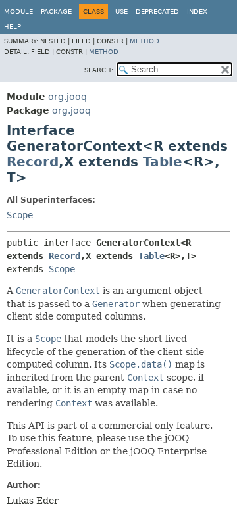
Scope (20, 215)
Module (18, 11)
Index (197, 11)
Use (121, 11)
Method (144, 41)
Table (162, 162)
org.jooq (67, 96)
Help (12, 26)
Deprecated (157, 11)
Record (33, 162)
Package (56, 11)
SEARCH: (98, 70)
